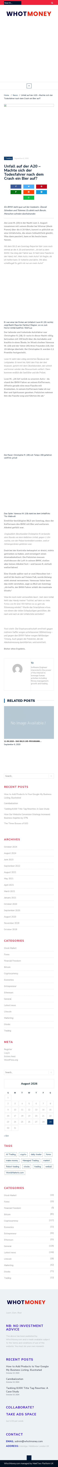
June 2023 (8, 859)
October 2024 (10, 847)
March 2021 (9, 891)
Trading (7, 1030)
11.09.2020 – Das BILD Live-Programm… (23, 741)
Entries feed (9, 1056)
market (46, 1160)
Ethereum (8, 992)
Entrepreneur (10, 986)
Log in (7, 1053)
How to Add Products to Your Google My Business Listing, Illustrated (27, 1368)
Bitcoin (7, 967)
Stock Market (10, 948)
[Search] (52, 3)
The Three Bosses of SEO (16, 823)
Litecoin (7, 1011)
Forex (6, 954)
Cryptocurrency (11, 973)
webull (48, 1166)
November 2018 (11, 923)
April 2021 (9, 885)
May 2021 (8, 878)
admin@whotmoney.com (29, 1441)
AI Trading (11, 1154)
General (7, 999)
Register (8, 1049)
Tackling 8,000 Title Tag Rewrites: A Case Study (26, 809)
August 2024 (10, 853)
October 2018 (10, 929)
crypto (23, 1154)
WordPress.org (11, 1060)
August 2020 (10, 916)
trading (37, 1166)
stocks (27, 1166)
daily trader (36, 1154)
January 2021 (10, 897)
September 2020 (12, 910)
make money (12, 1160)
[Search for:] (12, 3)
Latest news (10, 1005)
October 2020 (10, 904)
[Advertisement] (29, 52)
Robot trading (12, 1166)
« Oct (6, 1136)
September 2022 (12, 866)
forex (48, 1154)
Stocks (7, 1024)
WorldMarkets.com (15, 1172)
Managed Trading (31, 1160)
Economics (9, 980)
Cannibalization (11, 803)
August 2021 (10, 872)
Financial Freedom (12, 960)
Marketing (8, 1018)
